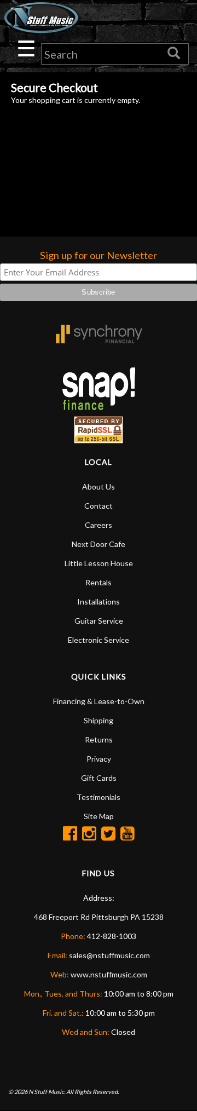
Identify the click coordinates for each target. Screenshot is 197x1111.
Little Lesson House (99, 563)
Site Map (99, 816)
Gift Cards (99, 777)
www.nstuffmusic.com (109, 974)
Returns (99, 739)
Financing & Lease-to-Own (98, 701)
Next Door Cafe (98, 544)
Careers (98, 524)
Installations (98, 601)
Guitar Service (98, 620)
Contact (98, 505)
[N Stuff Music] (41, 17)
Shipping (98, 720)
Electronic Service (98, 639)
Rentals (98, 582)
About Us (98, 486)
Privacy (98, 758)
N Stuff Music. (46, 1091)
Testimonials (98, 797)
